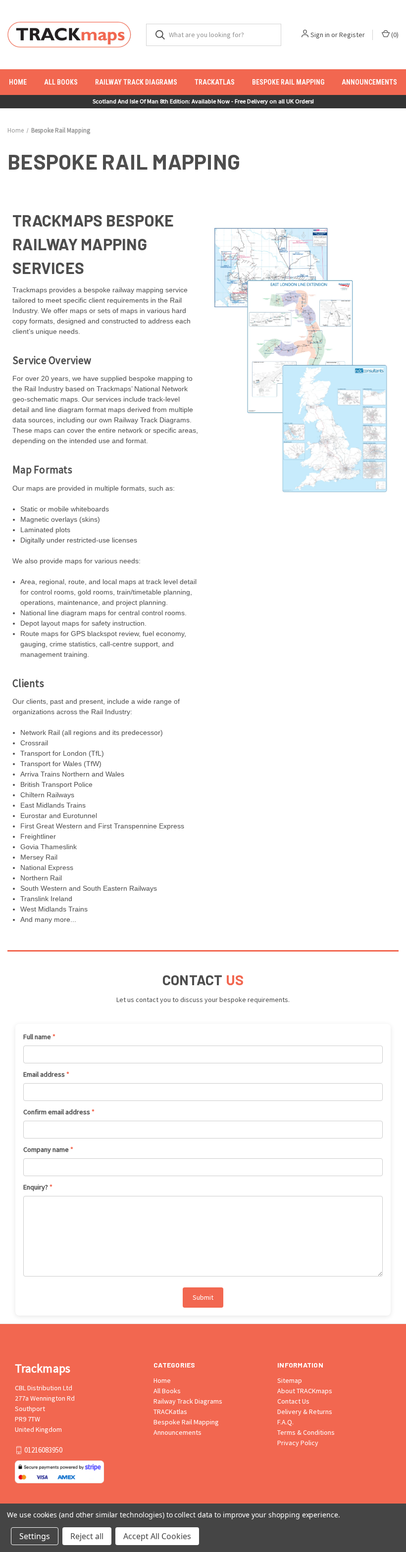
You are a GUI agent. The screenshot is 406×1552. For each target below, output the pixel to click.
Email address (46, 1074)
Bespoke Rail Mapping (288, 82)
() (394, 34)
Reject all (86, 1536)
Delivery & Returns (304, 1411)
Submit (203, 1297)
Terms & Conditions (306, 1432)
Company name (48, 1149)
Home (18, 82)
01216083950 (43, 1450)
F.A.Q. (285, 1421)
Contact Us (293, 1401)
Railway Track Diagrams (136, 82)
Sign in (320, 34)
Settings (34, 1536)
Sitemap (289, 1380)
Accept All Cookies (157, 1536)
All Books (61, 82)
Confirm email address (59, 1111)
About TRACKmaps (304, 1390)
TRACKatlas (215, 82)
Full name (39, 1036)
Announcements (369, 82)
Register (352, 34)
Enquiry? (37, 1187)
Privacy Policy (297, 1442)
